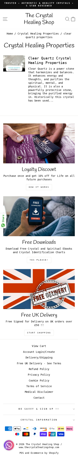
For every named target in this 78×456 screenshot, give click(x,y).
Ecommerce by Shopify (44, 453)
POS (22, 453)
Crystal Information (39, 420)
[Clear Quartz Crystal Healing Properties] (14, 63)
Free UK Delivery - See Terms (39, 363)
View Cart (39, 346)
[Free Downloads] (39, 216)
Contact (39, 397)
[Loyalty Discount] (39, 143)
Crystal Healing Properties (38, 33)
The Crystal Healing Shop (39, 19)
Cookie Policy (39, 380)
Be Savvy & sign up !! (39, 409)
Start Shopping (39, 333)
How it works (39, 187)
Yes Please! (39, 260)
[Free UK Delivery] (39, 289)
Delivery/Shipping (39, 357)
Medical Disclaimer (39, 391)
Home (10, 33)
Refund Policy (39, 369)
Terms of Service (39, 386)
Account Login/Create (39, 351)
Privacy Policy (39, 374)
